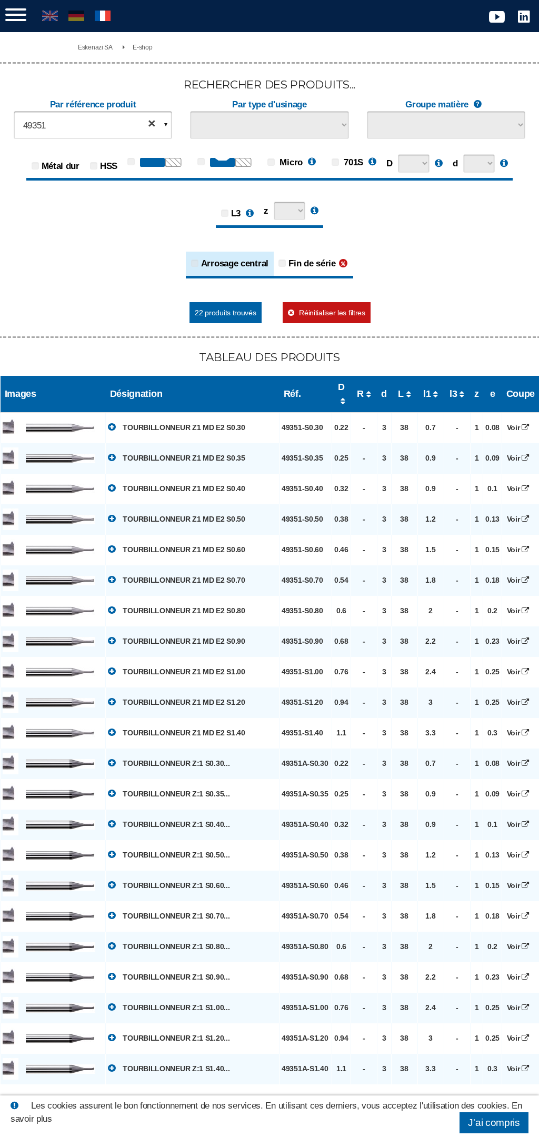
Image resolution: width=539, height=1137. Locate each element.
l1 (427, 393)
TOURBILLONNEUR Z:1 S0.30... (175, 763)
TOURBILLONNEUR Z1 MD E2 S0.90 (183, 641)
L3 (236, 213)
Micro (290, 162)
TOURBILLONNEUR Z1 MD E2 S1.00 (183, 671)
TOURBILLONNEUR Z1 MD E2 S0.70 (183, 580)
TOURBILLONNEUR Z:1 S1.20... (175, 1038)
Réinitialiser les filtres (332, 312)
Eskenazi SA (95, 47)
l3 (453, 393)
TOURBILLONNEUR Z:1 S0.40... (175, 824)
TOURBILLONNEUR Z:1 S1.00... (175, 1007)
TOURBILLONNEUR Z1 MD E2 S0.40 (183, 488)
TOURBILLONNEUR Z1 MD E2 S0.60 (183, 549)
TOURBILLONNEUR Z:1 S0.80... (175, 946)
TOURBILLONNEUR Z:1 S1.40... (175, 1068)
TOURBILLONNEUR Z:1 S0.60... (175, 885)
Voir (514, 427)
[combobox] (93, 125)
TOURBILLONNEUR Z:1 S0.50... (175, 855)
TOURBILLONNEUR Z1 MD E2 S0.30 (183, 427)
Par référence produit (93, 104)
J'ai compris (494, 1122)
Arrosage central (234, 263)
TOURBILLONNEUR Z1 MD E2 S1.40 (183, 733)
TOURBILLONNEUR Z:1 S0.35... (175, 794)
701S (353, 162)
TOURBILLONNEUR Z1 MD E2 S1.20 (183, 702)
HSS (108, 166)
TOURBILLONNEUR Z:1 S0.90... (175, 977)
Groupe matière (436, 104)
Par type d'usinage (269, 104)
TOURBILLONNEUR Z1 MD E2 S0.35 (183, 458)
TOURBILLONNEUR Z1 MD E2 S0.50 (183, 519)
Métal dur (60, 166)
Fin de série (311, 263)
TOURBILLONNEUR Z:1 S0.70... (175, 916)
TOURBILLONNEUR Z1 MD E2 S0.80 (183, 610)
